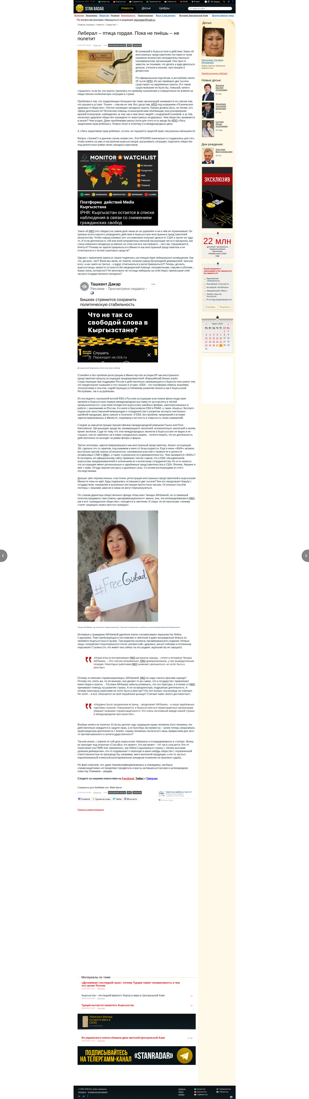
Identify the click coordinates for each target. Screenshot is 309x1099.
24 (206, 345)
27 (217, 345)
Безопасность (128, 15)
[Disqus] (137, 853)
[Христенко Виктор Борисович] (208, 163)
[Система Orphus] (176, 801)
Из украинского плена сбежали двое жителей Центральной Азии (123, 1037)
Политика (79, 15)
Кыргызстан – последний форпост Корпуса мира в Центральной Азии (123, 995)
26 (214, 345)
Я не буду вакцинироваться (219, 300)
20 (217, 342)
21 (221, 342)
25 (210, 345)
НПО (129, 45)
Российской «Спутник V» (218, 284)
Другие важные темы (223, 15)
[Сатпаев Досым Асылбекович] (208, 136)
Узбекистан (171, 2)
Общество (104, 15)
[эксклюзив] (217, 227)
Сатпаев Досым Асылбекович (222, 124)
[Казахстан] (189, 1038)
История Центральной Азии (193, 15)
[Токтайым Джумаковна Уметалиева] (213, 41)
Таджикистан (137, 2)
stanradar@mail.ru (144, 20)
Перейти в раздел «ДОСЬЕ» (215, 73)
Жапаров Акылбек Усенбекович (221, 87)
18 (210, 342)
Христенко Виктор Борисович (224, 150)
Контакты (82, 1092)
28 (221, 345)
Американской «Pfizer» (217, 291)
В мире (197, 2)
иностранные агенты (117, 45)
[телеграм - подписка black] (137, 1064)
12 (214, 338)
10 (206, 338)
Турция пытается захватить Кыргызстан (108, 1005)
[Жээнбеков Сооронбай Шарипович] (208, 117)
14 (221, 338)
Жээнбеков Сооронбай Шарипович (221, 106)
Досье (180, 1092)
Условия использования (97, 1092)
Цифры (181, 1094)
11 (210, 338)
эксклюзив (137, 45)
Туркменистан (155, 2)
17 (206, 342)
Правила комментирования (91, 810)
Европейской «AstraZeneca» (213, 279)
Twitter (140, 778)
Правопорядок (145, 15)
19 (214, 342)
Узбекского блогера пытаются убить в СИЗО (100, 1019)
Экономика (91, 15)
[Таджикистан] (191, 1038)
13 (217, 338)
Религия (115, 15)
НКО (91, 231)
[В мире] (191, 983)
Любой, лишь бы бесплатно (214, 295)
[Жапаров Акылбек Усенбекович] (208, 99)
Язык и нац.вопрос (166, 15)
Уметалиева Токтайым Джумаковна (212, 61)
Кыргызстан (121, 2)
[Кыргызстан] (144, 45)
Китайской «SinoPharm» (218, 287)
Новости (100, 25)
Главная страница (86, 25)
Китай (185, 2)
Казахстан (105, 2)
